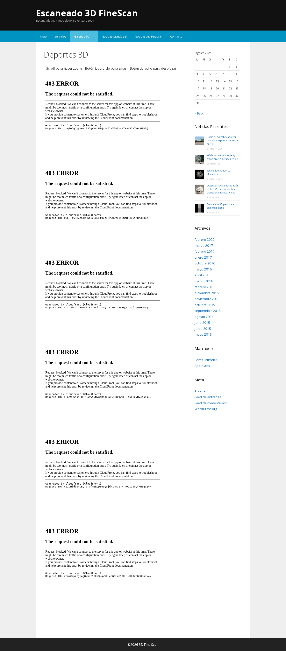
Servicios (60, 36)
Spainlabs (202, 365)
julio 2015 (202, 322)
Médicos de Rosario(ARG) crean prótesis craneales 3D (222, 157)
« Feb (199, 113)
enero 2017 (203, 257)
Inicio (43, 36)
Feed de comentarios (211, 403)
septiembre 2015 (208, 310)
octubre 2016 (205, 263)
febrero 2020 (205, 239)
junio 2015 (203, 328)
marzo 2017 (204, 245)
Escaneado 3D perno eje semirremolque (220, 206)
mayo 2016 (203, 269)
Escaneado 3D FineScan (87, 13)
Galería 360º (82, 36)
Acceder (201, 391)
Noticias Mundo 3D (114, 36)
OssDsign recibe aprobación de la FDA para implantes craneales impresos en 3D (223, 189)
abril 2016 (203, 275)
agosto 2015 (204, 316)
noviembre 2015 (207, 299)
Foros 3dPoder (206, 360)
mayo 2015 (203, 334)
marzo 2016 (204, 281)
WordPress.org (206, 409)
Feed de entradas (208, 397)
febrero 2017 (205, 251)
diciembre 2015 (207, 293)
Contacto (176, 36)
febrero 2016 (205, 287)
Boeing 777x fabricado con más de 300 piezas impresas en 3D (222, 140)
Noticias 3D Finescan (148, 36)
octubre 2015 (205, 305)
